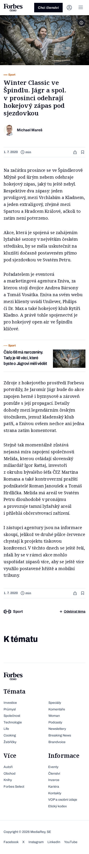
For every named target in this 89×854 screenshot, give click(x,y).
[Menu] (80, 7)
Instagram (36, 842)
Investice (10, 702)
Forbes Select (14, 786)
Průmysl (10, 709)
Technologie (13, 722)
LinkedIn (53, 842)
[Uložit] (83, 152)
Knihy (8, 780)
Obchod (9, 773)
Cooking (10, 735)
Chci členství (48, 7)
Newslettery (57, 729)
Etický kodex (57, 806)
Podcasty (55, 722)
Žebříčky (10, 742)
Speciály (54, 702)
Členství (54, 773)
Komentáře (56, 709)
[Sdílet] (75, 152)
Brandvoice (57, 742)
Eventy (53, 767)
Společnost (12, 716)
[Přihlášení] (69, 7)
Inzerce (53, 780)
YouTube (70, 842)
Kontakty (54, 793)
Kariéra (53, 786)
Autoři (8, 767)
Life (6, 729)
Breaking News (59, 735)
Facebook (11, 842)
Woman (54, 716)
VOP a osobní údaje (62, 799)
